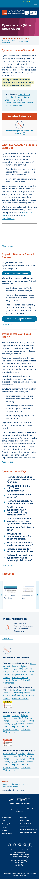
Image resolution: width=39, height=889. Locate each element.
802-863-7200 (19, 865)
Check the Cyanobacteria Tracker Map (19, 319)
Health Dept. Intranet (28, 832)
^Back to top (7, 246)
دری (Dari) (18, 668)
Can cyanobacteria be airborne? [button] (19, 495)
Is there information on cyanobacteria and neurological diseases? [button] (20, 557)
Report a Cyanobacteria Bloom (16, 273)
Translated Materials (19, 116)
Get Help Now (7, 824)
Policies (4, 827)
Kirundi (23, 671)
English (28, 668)
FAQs (8, 105)
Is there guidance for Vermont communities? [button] (20, 550)
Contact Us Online (18, 860)
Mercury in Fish (24, 41)
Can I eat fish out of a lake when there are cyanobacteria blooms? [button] (20, 521)
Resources (17, 105)
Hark (24, 875)
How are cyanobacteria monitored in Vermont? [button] (20, 502)
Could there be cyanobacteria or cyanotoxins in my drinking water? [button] (17, 511)
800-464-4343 (19, 863)
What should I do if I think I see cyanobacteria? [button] (18, 488)
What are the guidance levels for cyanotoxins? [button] (20, 543)
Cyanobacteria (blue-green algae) (15, 784)
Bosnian (15, 666)
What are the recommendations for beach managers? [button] (19, 536)
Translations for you (33, 13)
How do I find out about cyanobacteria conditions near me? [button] (21, 479)
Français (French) (10, 671)
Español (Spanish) (20, 677)
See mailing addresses (18, 857)
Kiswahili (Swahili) (11, 680)
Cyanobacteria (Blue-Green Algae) (8, 41)
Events (34, 2)
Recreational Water (16, 38)
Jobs (3, 821)
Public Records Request (28, 829)
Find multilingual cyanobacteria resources (19, 132)
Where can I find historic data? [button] (20, 528)
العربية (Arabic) (19, 690)
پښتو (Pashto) (18, 674)
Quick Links (27, 2)
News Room (24, 821)
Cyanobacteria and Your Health (19, 102)
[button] (4, 12)
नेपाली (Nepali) (18, 695)
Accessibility (6, 817)
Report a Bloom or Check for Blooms (18, 98)
